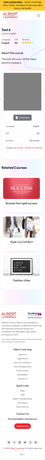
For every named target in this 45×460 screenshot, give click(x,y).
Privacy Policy (22, 370)
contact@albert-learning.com (23, 419)
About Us (22, 354)
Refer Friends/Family (22, 398)
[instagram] (30, 442)
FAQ (22, 394)
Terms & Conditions (22, 362)
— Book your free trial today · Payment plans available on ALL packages (22, 5)
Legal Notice (22, 358)
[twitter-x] (14, 442)
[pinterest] (36, 442)
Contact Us (23, 378)
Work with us (22, 407)
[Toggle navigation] (38, 15)
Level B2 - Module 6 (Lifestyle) (29, 147)
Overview (24, 117)
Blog (22, 390)
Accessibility (22, 374)
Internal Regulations (23, 366)
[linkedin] (19, 442)
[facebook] (9, 442)
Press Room (22, 403)
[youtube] (25, 442)
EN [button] (21, 454)
